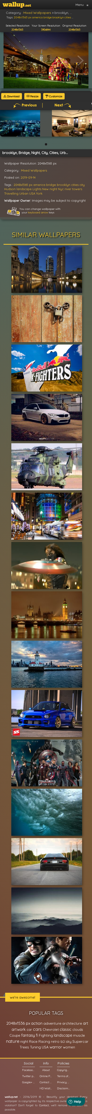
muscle (79, 1035)
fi (37, 1035)
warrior (56, 1047)
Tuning (35, 1047)
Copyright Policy (63, 1070)
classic (65, 1029)
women (69, 1047)
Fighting (46, 1035)
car (29, 1029)
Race (33, 1041)
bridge (51, 185)
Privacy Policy (63, 1082)
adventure (52, 1023)
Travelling (11, 193)
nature (12, 1041)
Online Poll (46, 1076)
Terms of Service (63, 1076)
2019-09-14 (28, 177)
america (39, 185)
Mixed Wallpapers (34, 170)
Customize (55, 96)
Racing (44, 1041)
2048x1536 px (18, 1023)
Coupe (14, 1035)
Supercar (80, 1041)
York (39, 193)
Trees (24, 1047)
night (53, 189)
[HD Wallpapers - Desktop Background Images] (17, 4)
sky (68, 1041)
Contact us (46, 1082)
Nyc (61, 189)
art (85, 1023)
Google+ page (28, 1082)
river (68, 189)
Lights (37, 189)
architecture (72, 1023)
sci (62, 1041)
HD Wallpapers (46, 1088)
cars (37, 1029)
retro (55, 1041)
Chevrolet (51, 1029)
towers (77, 189)
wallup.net (11, 1096)
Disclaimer (63, 1088)
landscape (24, 189)
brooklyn (63, 185)
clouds (77, 1029)
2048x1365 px (23, 185)
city (82, 185)
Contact (44, 1105)
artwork (19, 1029)
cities (75, 185)
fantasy (28, 1035)
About (46, 1070)
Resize (33, 96)
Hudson (10, 189)
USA (32, 193)
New (45, 189)
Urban (23, 193)
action (36, 1023)
